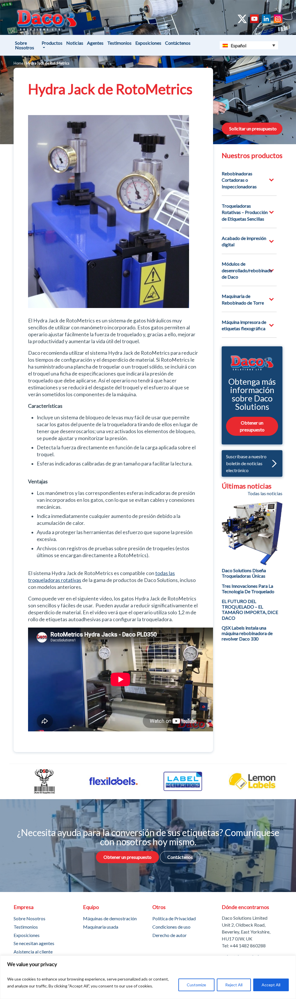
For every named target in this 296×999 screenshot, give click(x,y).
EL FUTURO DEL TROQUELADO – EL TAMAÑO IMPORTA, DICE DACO (250, 609)
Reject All (234, 984)
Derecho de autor (169, 935)
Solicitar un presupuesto (253, 128)
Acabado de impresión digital (244, 241)
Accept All (271, 984)
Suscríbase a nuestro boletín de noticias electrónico (246, 463)
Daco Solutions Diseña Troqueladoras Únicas (244, 573)
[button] (273, 463)
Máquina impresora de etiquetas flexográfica (244, 325)
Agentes (95, 43)
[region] (148, 977)
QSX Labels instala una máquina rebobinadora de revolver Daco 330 (247, 633)
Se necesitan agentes (34, 943)
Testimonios (119, 43)
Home (18, 63)
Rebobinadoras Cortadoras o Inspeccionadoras (239, 180)
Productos (52, 43)
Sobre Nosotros (24, 45)
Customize (196, 984)
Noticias (74, 43)
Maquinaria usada (100, 926)
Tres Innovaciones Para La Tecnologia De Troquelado (248, 588)
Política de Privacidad (174, 918)
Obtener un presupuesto (252, 426)
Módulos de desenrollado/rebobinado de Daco (247, 270)
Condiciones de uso (171, 926)
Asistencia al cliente (33, 951)
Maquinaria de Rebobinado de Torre (243, 299)
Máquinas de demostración (110, 918)
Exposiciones (148, 43)
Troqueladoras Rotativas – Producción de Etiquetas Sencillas (245, 212)
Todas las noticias (264, 493)
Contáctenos (177, 43)
